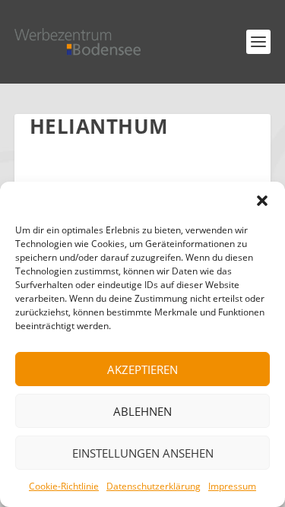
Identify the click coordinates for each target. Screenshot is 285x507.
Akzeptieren (142, 369)
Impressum (232, 486)
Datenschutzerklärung (153, 486)
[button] (262, 200)
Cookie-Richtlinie (64, 486)
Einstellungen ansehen (143, 453)
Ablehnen (142, 411)
